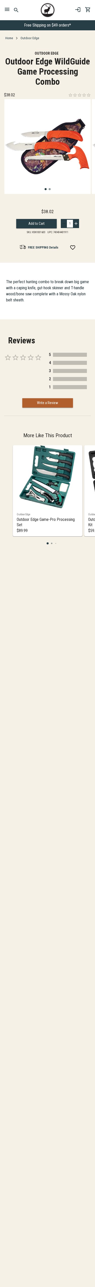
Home (9, 38)
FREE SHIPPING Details (43, 247)
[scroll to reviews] (79, 95)
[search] (16, 10)
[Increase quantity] (76, 223)
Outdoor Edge (30, 38)
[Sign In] (78, 10)
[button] (46, 189)
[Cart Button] (88, 10)
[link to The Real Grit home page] (48, 10)
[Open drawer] (7, 10)
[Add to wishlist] (72, 247)
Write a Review (47, 403)
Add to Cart (36, 223)
